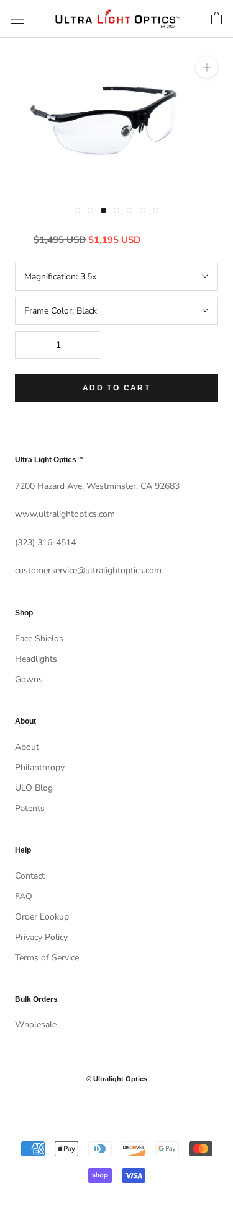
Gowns (29, 679)
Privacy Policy (41, 937)
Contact (30, 876)
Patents (30, 808)
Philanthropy (40, 767)
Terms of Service (47, 958)
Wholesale (36, 1024)
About (27, 747)
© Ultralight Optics (116, 1078)
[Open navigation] (17, 19)
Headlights (36, 659)
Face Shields (39, 638)
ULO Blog (34, 788)
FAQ (23, 896)
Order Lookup (42, 917)
